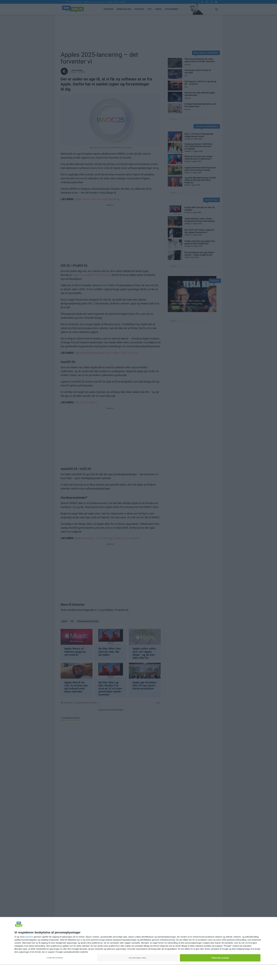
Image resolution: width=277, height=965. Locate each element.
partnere (29, 937)
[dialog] (138, 941)
